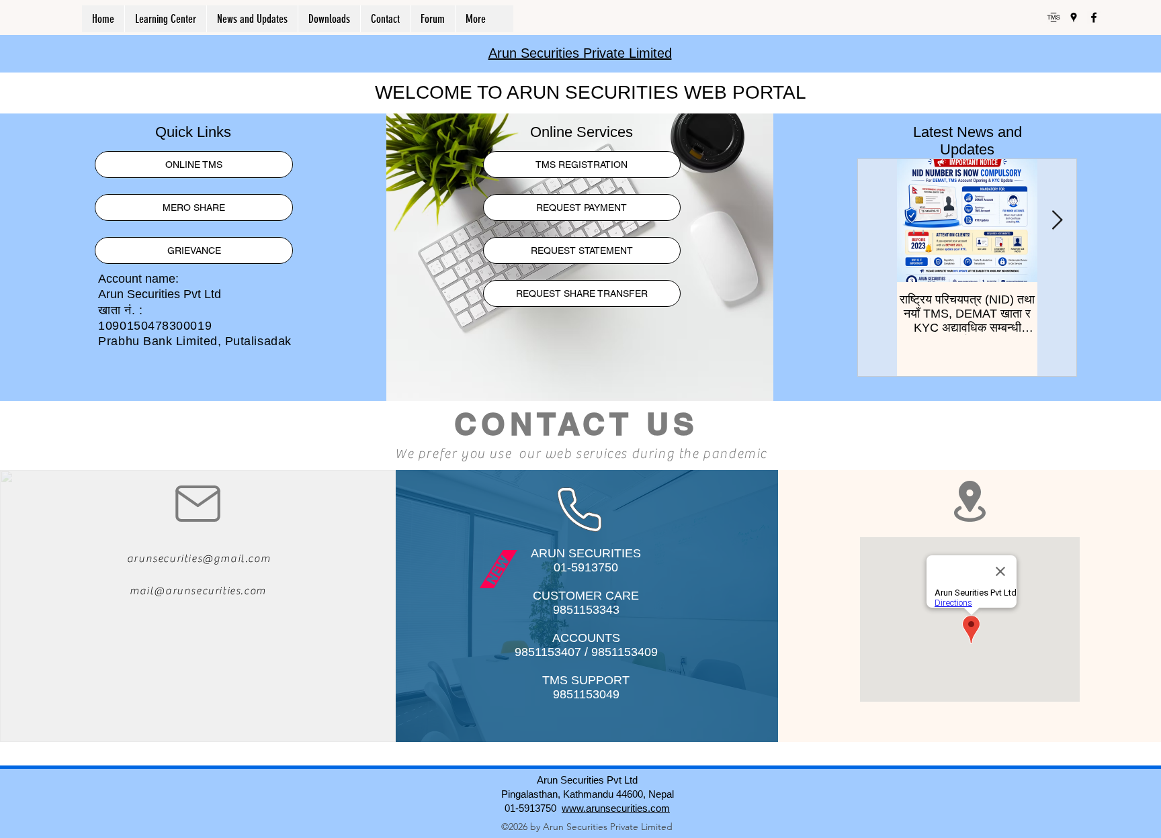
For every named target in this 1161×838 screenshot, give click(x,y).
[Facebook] (1094, 17)
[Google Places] (1073, 17)
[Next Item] (1057, 220)
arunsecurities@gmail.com (198, 559)
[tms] (1053, 17)
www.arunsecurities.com (616, 808)
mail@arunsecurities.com (198, 591)
